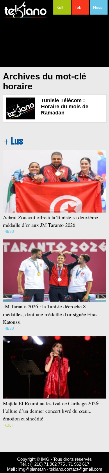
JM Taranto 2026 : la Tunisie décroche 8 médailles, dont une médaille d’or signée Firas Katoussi (50, 314)
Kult (59, 7)
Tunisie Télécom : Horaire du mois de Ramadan (64, 107)
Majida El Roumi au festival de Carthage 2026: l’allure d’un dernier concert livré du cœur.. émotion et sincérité (52, 411)
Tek (78, 7)
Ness (97, 7)
